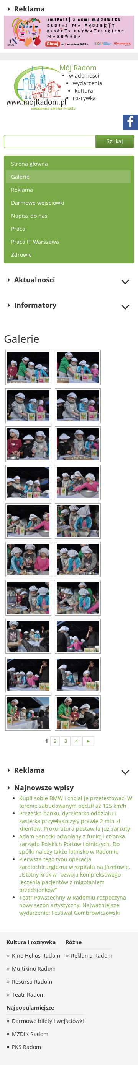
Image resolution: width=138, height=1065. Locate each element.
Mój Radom (78, 67)
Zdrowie (21, 254)
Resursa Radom (32, 981)
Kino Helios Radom (36, 955)
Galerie (20, 176)
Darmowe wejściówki (37, 202)
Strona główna (29, 163)
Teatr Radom (28, 994)
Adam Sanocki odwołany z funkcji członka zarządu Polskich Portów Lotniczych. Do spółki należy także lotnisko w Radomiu (72, 844)
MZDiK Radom (30, 1033)
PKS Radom (26, 1046)
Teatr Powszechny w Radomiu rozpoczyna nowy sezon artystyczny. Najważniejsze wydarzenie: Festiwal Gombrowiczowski (72, 905)
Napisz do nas (29, 215)
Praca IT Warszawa (35, 241)
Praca (18, 228)
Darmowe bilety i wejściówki (48, 1020)
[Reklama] (69, 32)
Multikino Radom (34, 968)
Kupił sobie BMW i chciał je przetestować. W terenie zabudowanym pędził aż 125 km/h (75, 801)
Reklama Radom (91, 955)
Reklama (22, 189)
